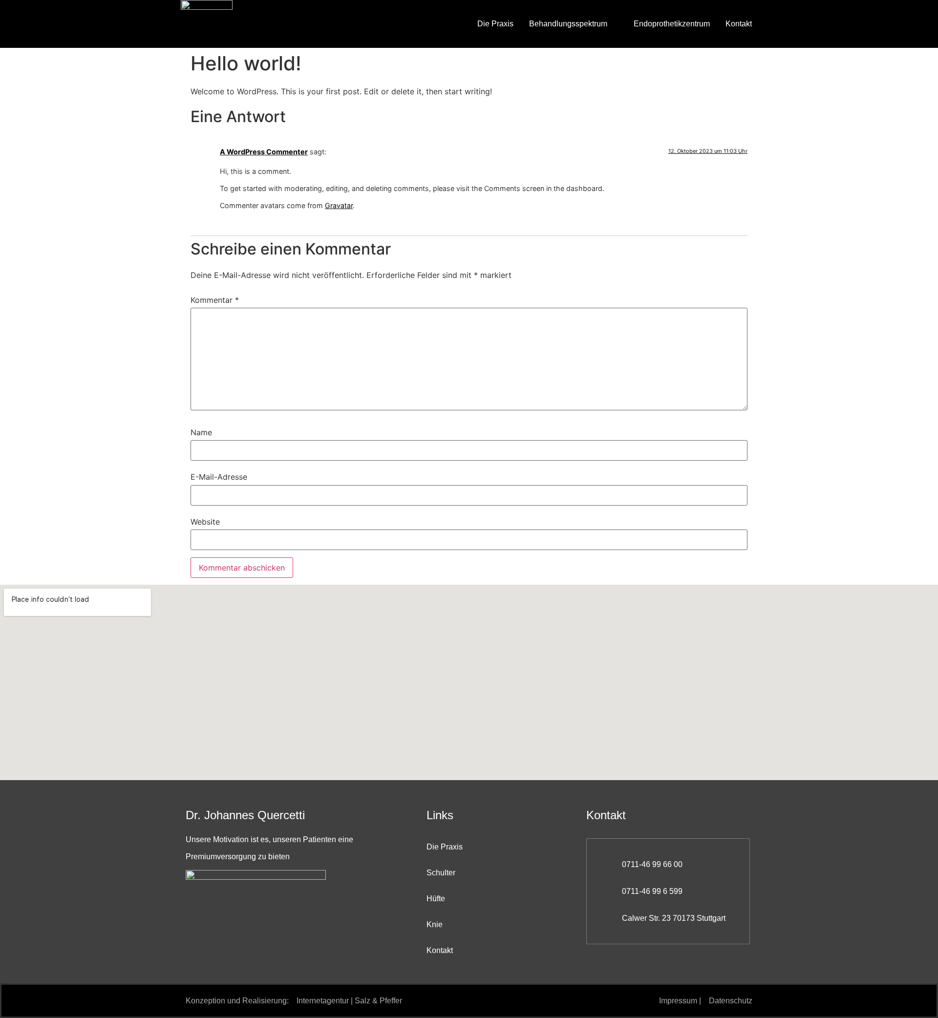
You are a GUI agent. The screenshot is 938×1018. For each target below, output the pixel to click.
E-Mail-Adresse (219, 477)
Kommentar (215, 300)
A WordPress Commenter (264, 152)
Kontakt (738, 24)
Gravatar (339, 205)
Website (205, 522)
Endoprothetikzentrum (672, 24)
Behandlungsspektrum (568, 24)
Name (201, 432)
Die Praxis (495, 24)
